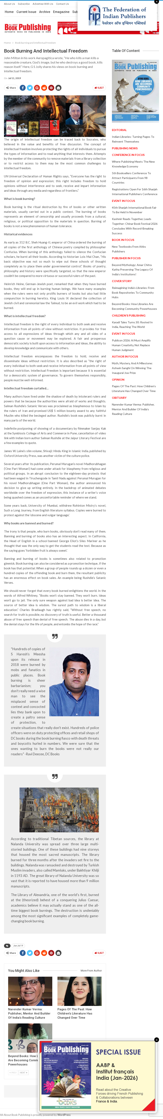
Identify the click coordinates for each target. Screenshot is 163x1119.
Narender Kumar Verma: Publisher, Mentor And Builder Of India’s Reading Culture (29, 1013)
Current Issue (26, 12)
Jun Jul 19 (18, 946)
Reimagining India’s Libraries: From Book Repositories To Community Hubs (133, 292)
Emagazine (61, 12)
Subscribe (24, 3)
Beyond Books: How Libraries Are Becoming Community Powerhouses (28, 1060)
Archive (44, 12)
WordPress (64, 1114)
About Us (9, 3)
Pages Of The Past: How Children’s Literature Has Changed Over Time (74, 1013)
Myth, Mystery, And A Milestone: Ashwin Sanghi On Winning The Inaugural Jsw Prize (132, 368)
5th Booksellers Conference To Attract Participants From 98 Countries (131, 177)
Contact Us (62, 3)
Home (9, 12)
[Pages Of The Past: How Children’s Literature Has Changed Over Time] (79, 991)
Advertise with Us (43, 3)
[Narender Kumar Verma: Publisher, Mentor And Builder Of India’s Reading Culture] (30, 991)
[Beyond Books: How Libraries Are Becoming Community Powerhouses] (30, 1038)
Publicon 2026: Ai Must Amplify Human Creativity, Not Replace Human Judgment (131, 345)
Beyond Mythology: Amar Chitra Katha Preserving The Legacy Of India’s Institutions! (132, 269)
